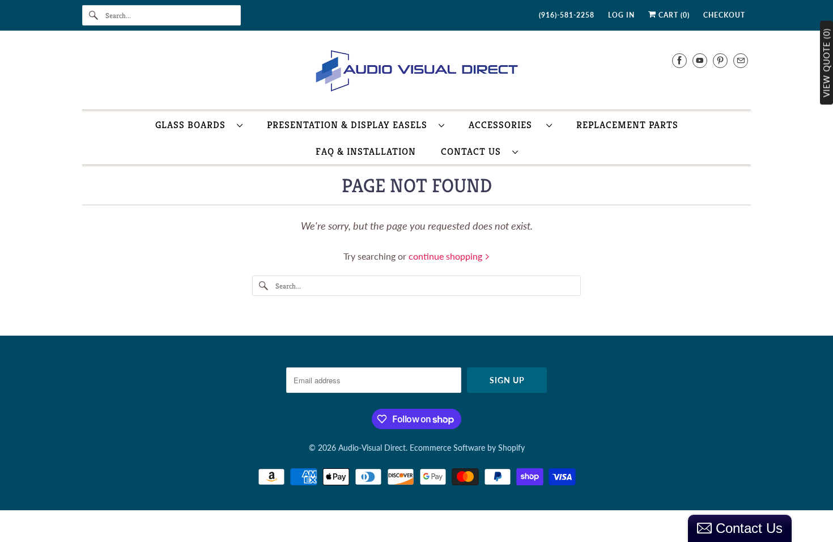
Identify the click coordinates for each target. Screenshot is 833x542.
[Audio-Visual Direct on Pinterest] (720, 60)
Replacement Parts (627, 124)
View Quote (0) (826, 63)
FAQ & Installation (366, 151)
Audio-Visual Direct (372, 447)
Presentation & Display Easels (350, 124)
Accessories (505, 124)
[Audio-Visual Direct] (416, 73)
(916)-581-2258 (566, 15)
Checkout (724, 15)
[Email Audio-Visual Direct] (740, 60)
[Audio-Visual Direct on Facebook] (679, 60)
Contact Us (474, 151)
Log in (621, 15)
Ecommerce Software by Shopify (467, 447)
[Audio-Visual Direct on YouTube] (699, 60)
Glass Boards (193, 124)
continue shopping (446, 256)
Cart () (673, 15)
